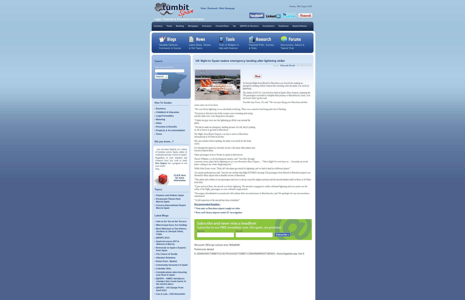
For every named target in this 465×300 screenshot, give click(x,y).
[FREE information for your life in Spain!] (179, 20)
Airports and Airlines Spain (170, 195)
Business (161, 108)
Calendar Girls (163, 268)
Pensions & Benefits (166, 127)
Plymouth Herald (287, 65)
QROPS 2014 (162, 238)
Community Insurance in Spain (172, 265)
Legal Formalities (165, 116)
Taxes (159, 134)
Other (159, 123)
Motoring (160, 119)
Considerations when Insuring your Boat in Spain (171, 273)
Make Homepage (227, 8)
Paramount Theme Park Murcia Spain (168, 200)
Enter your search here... (165, 67)
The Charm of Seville (166, 254)
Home (203, 8)
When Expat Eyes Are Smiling (171, 225)
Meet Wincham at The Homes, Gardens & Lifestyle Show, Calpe (171, 231)
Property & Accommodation (170, 130)
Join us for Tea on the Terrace (171, 221)
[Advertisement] (284, 134)
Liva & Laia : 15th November (170, 294)
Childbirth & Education (167, 112)
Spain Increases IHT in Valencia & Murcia (167, 242)
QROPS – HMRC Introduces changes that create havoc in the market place (171, 281)
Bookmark (213, 8)
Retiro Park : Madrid (166, 261)
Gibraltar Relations (165, 257)
